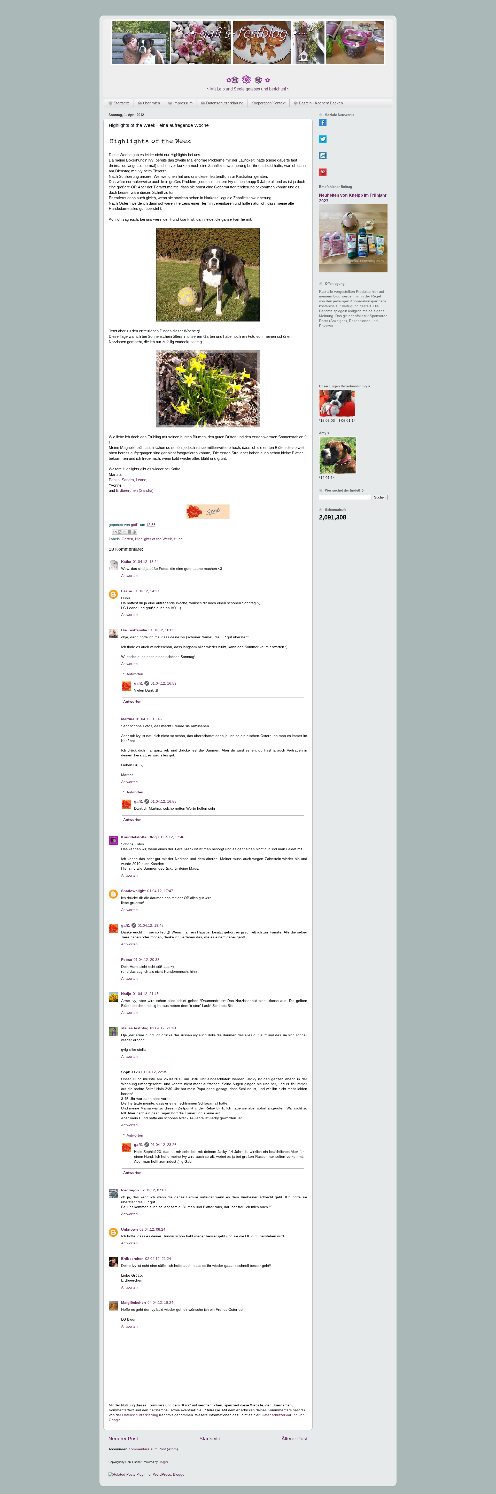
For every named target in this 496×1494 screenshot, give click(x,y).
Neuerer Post (123, 1438)
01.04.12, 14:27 (146, 591)
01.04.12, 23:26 (163, 1145)
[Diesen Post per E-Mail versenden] (114, 532)
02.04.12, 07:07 (153, 1190)
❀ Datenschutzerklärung (222, 103)
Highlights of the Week (153, 539)
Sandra (128, 480)
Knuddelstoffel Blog (139, 837)
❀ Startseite (119, 103)
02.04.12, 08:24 (152, 1229)
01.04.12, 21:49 (163, 1028)
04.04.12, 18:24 (160, 1303)
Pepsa (114, 480)
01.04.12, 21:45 (146, 994)
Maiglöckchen (133, 1303)
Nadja (126, 994)
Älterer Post (294, 1438)
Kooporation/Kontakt (268, 103)
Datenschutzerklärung (140, 1415)
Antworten (129, 576)
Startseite (209, 1438)
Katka (126, 562)
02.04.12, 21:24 (158, 1259)
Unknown (129, 1229)
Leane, (141, 480)
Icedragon (130, 1190)
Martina (127, 719)
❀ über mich (149, 103)
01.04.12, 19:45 (151, 926)
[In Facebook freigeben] (129, 532)
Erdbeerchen (132, 1259)
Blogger (163, 1462)
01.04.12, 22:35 (154, 1072)
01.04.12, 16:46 (149, 719)
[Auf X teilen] (124, 532)
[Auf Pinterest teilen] (134, 532)
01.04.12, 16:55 (163, 801)
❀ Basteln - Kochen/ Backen (318, 103)
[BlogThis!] (119, 532)
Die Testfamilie (134, 630)
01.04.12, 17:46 (171, 837)
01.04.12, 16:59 (163, 683)
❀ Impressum (180, 103)
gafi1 (138, 683)
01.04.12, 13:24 (146, 562)
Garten (127, 539)
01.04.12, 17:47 (160, 891)
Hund (178, 539)
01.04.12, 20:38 (146, 960)
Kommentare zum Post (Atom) (153, 1449)
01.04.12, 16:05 (161, 630)
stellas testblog (135, 1028)
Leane (126, 591)
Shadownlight (133, 891)
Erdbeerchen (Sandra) (134, 490)
